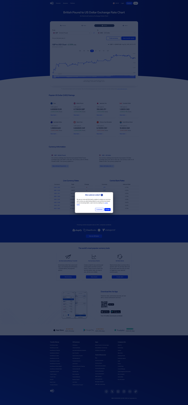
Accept (107, 209)
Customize (99, 209)
